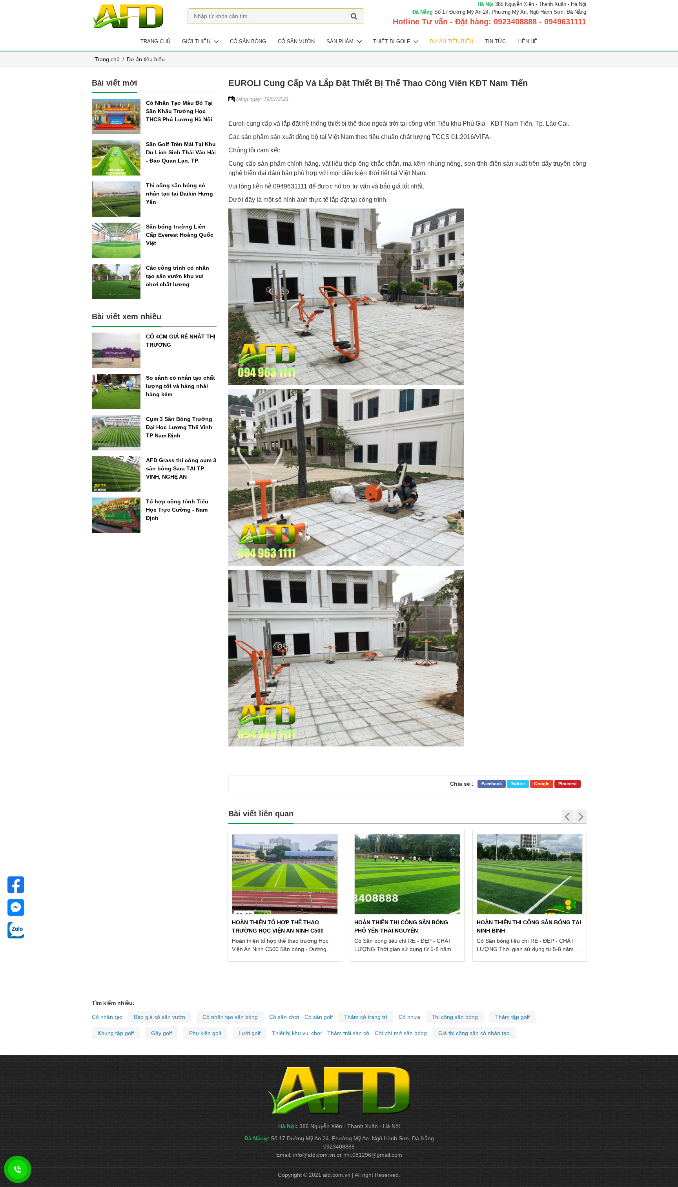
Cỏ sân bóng (248, 41)
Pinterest (567, 783)
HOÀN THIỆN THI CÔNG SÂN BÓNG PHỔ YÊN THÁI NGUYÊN (401, 926)
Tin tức (495, 41)
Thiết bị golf (391, 41)
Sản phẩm (340, 41)
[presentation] (568, 817)
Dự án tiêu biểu (451, 41)
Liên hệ (528, 41)
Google (541, 783)
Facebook (491, 783)
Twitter (518, 783)
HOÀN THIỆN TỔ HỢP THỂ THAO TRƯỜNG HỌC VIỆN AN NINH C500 (278, 926)
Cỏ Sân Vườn (296, 41)
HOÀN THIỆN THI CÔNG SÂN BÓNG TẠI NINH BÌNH (529, 926)
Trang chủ (155, 41)
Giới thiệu (196, 41)
